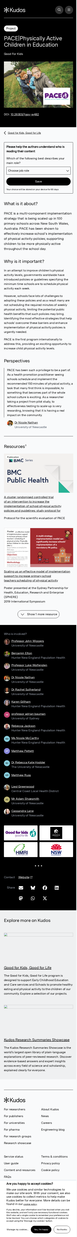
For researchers (14, 1144)
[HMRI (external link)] (37, 866)
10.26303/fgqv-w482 (25, 114)
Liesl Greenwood (22, 786)
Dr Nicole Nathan (26, 422)
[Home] (14, 10)
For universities (14, 1158)
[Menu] (69, 10)
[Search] (59, 10)
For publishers (13, 1151)
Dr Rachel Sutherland (26, 689)
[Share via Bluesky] (33, 921)
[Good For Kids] (37, 832)
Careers (45, 1158)
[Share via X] (45, 931)
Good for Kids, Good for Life (22, 133)
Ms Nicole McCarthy (25, 738)
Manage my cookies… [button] (17, 1229)
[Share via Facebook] (45, 921)
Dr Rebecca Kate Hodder (28, 762)
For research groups (17, 1171)
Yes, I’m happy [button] (41, 1229)
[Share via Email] (21, 921)
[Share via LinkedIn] (57, 921)
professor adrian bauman (28, 714)
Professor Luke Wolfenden (29, 665)
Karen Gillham (21, 701)
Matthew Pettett (22, 751)
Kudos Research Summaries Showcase (37, 1075)
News (43, 1151)
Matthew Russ (21, 775)
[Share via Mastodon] (21, 931)
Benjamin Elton (21, 653)
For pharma (12, 1165)
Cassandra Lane (22, 811)
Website (24, 912)
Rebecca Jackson (23, 726)
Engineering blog (51, 1165)
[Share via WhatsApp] (33, 931)
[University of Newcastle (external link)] (37, 849)
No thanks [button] (62, 1229)
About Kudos (49, 1144)
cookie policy (30, 1204)
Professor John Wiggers (27, 641)
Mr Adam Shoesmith (25, 798)
